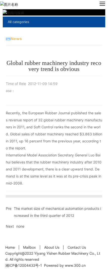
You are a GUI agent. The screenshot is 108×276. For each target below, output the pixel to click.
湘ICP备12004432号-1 (23, 265)
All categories (18, 22)
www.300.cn (75, 265)
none (20, 226)
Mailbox (29, 247)
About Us (51, 247)
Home (10, 247)
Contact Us (77, 247)
